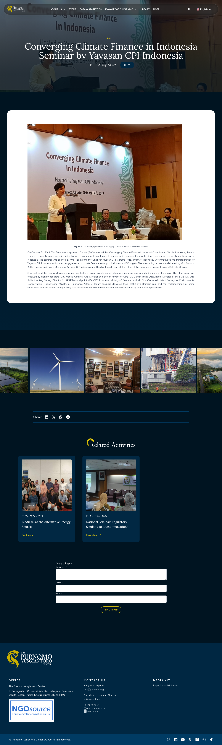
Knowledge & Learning (119, 9)
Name (59, 583)
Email (59, 593)
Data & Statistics (91, 9)
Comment (61, 567)
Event (72, 9)
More (156, 9)
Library (145, 9)
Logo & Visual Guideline (165, 685)
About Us (56, 9)
